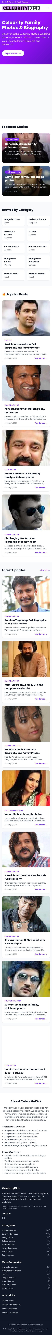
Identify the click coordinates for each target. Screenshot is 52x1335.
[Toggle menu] (47, 8)
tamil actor (10, 470)
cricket (8, 340)
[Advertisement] (26, 92)
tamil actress (12, 139)
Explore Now (11, 53)
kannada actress (13, 746)
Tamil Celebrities (9, 1308)
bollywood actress (14, 810)
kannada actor (12, 405)
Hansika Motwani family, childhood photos (21, 145)
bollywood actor (13, 172)
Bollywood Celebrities (11, 1304)
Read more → (41, 358)
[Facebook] (3, 1218)
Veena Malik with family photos (23, 814)
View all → (45, 570)
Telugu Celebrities (10, 1312)
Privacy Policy (8, 1300)
